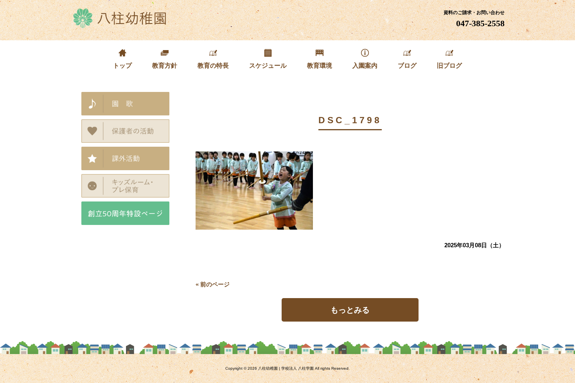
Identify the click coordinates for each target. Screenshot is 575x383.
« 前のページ (213, 284)
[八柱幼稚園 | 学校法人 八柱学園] (120, 25)
